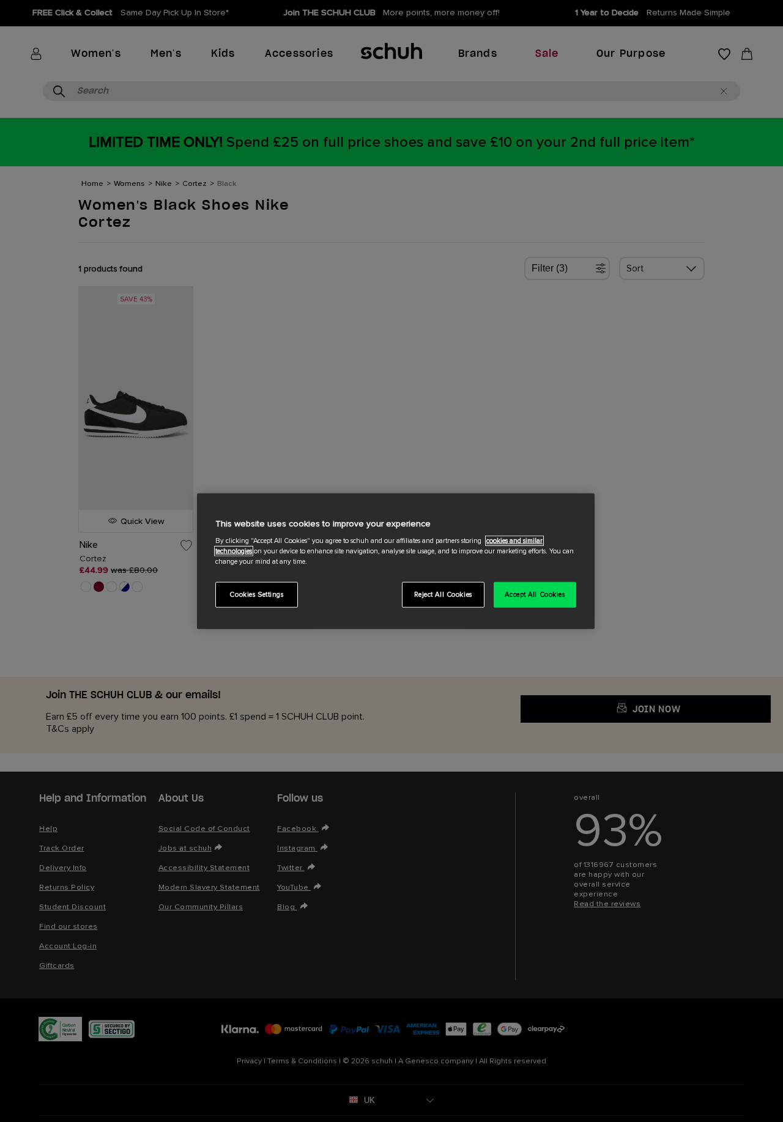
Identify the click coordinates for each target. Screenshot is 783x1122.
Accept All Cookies (535, 595)
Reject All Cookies (443, 595)
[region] (396, 561)
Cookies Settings (256, 595)
